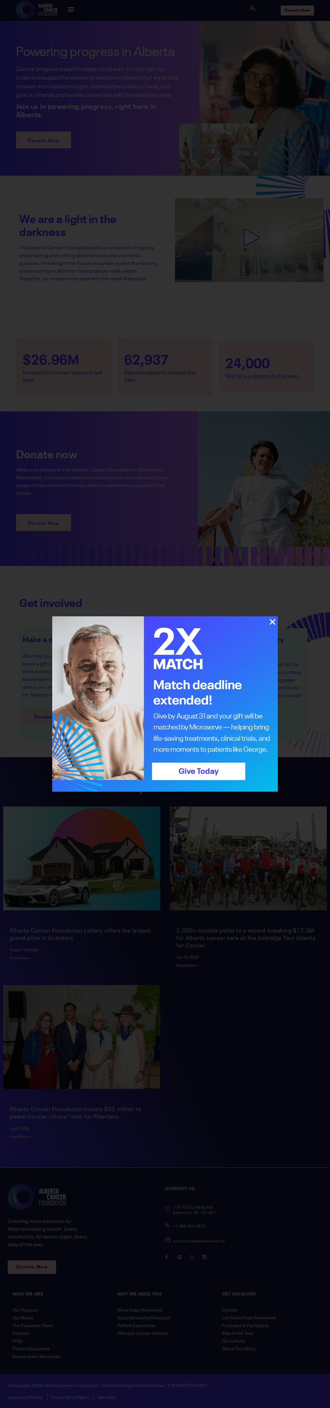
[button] (272, 622)
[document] (165, 704)
